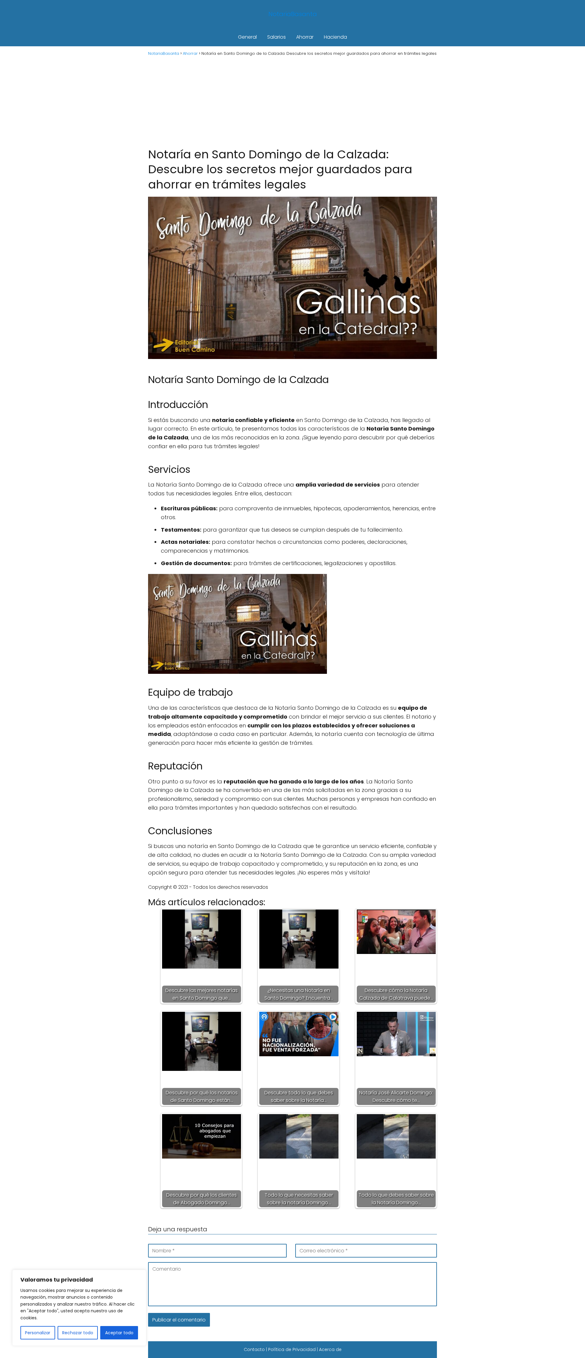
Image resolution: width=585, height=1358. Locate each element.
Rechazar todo (77, 1333)
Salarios (276, 36)
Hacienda (335, 36)
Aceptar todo (119, 1333)
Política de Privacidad (292, 1349)
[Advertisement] (292, 101)
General (247, 36)
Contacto (254, 1349)
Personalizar (37, 1333)
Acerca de (330, 1349)
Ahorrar (305, 36)
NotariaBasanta (292, 14)
